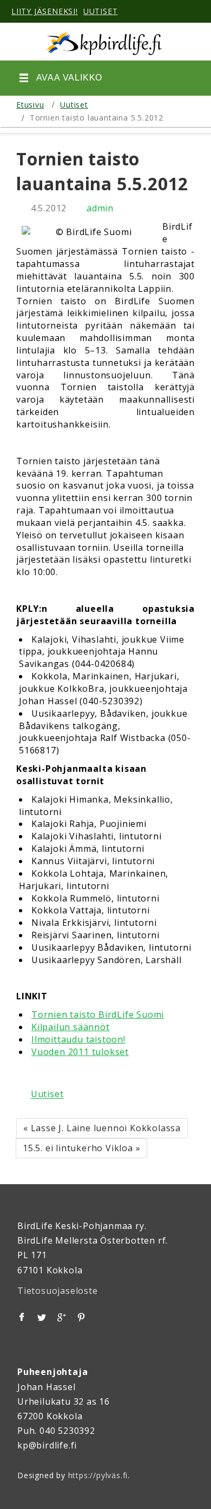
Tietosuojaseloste (57, 1291)
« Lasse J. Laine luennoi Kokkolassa (102, 1128)
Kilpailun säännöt (70, 1027)
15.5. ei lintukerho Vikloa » (81, 1148)
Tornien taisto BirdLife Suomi (97, 1014)
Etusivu (30, 104)
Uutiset (74, 104)
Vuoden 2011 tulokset (80, 1052)
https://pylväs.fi (98, 1475)
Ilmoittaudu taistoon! (78, 1039)
